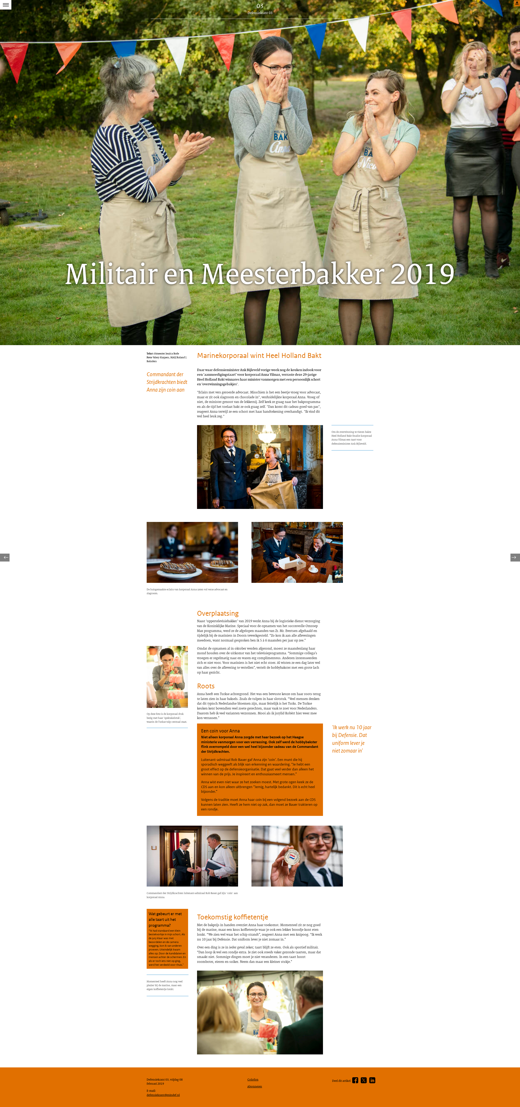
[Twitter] (364, 1080)
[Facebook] (355, 1080)
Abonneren (254, 1086)
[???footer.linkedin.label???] (372, 1080)
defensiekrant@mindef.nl (163, 1095)
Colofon (252, 1079)
